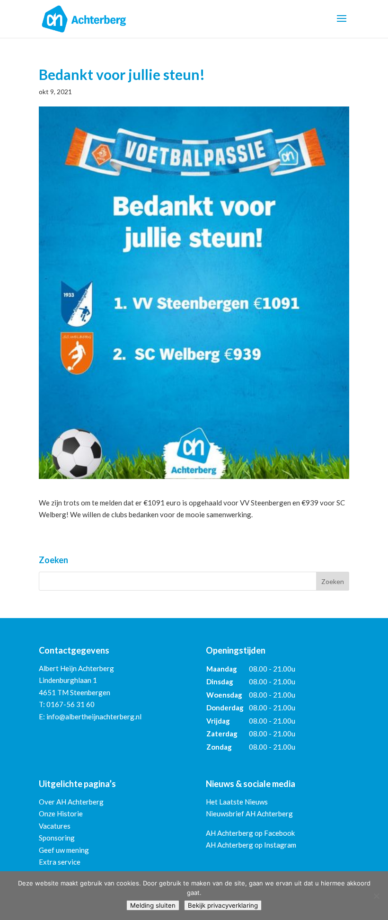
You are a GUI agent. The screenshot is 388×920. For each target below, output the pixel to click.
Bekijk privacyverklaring (223, 905)
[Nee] (376, 896)
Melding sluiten (153, 905)
